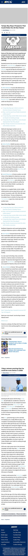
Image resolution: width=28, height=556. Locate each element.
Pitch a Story (4, 537)
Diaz (6, 417)
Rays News (7, 357)
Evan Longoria (17, 404)
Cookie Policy (16, 539)
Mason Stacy (6, 372)
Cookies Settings (17, 544)
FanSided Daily (17, 535)
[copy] (9, 32)
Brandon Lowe (8, 408)
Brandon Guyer (5, 99)
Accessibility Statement (19, 542)
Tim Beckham (4, 199)
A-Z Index (3, 544)
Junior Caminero (15, 487)
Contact (3, 532)
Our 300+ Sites (17, 532)
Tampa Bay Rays (11, 65)
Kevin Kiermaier (11, 406)
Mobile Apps (4, 535)
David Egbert (6, 30)
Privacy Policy (16, 537)
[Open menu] (2, 2)
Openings (15, 530)
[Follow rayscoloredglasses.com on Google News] (25, 333)
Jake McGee (10, 261)
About (2, 530)
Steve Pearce (20, 169)
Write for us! (4, 320)
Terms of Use (4, 539)
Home (2, 357)
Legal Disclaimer (5, 542)
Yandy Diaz (19, 475)
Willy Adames (10, 180)
